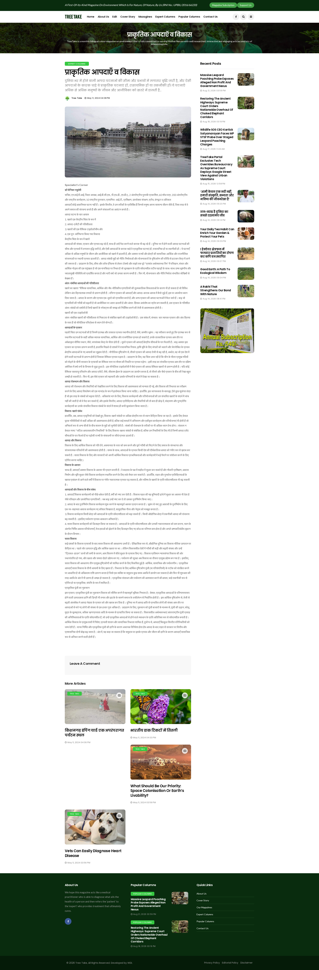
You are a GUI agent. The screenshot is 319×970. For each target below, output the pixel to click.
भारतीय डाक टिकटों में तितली (154, 730)
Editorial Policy (230, 962)
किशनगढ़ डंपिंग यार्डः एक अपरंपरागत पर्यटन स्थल (94, 733)
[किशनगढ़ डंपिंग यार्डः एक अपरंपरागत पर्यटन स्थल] (95, 706)
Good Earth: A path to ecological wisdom (215, 271)
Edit (114, 16)
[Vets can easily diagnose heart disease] (95, 827)
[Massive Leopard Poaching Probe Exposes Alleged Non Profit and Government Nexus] (180, 898)
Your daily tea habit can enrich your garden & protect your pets (217, 233)
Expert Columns (165, 16)
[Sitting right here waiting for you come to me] (246, 79)
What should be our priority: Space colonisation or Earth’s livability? (157, 790)
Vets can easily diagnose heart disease (93, 853)
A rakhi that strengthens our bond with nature (215, 290)
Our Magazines (204, 907)
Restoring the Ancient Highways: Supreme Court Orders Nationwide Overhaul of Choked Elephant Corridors (216, 108)
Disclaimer (246, 962)
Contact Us (210, 16)
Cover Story (127, 16)
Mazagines (145, 16)
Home (90, 16)
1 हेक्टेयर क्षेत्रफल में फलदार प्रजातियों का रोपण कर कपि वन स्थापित (217, 253)
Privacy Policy (212, 962)
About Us (103, 16)
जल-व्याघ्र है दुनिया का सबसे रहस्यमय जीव (214, 213)
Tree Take (76, 98)
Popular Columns (189, 16)
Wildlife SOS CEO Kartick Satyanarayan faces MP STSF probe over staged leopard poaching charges (217, 137)
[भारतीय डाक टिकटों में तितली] (160, 706)
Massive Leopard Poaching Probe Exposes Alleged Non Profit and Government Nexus (217, 80)
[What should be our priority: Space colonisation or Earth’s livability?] (160, 762)
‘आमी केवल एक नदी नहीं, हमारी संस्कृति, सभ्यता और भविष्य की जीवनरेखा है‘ (217, 195)
